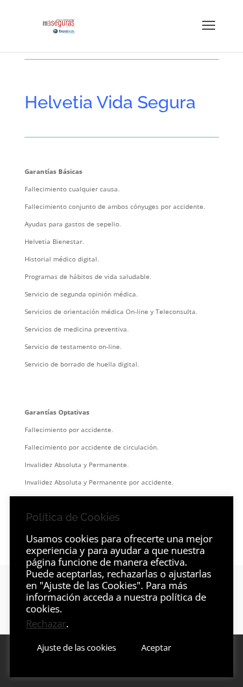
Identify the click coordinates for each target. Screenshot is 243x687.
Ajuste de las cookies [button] (76, 647)
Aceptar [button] (156, 647)
